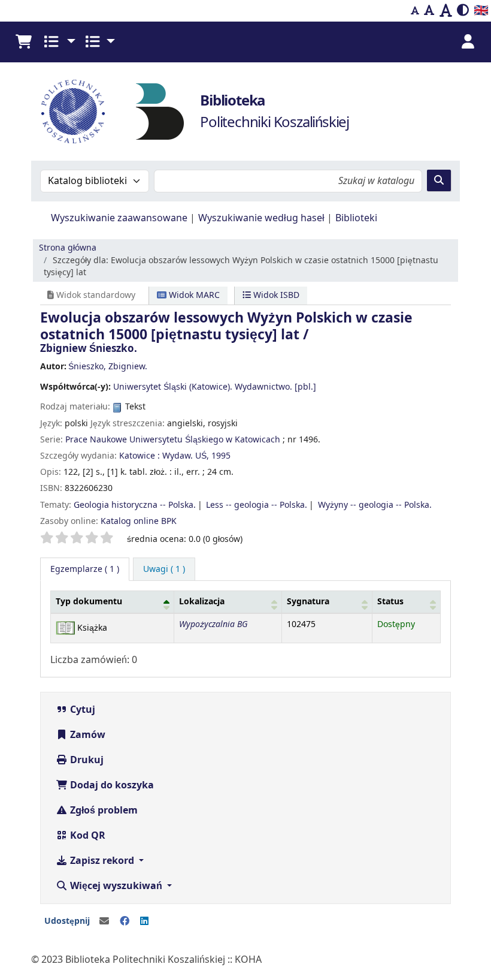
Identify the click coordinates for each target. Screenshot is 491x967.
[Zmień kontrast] (462, 11)
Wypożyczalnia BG (213, 624)
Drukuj (86, 760)
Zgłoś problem (103, 810)
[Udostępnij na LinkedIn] (144, 921)
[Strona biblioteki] (160, 111)
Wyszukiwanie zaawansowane (119, 218)
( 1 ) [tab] (84, 569)
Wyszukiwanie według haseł (261, 218)
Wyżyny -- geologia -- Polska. (375, 505)
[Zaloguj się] (467, 42)
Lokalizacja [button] (202, 601)
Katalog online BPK (139, 521)
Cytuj (81, 710)
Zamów (86, 735)
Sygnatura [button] (308, 601)
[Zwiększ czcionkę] (445, 11)
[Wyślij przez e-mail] (104, 921)
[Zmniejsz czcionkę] (415, 11)
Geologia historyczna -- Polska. (135, 505)
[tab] (164, 570)
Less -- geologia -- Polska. (256, 505)
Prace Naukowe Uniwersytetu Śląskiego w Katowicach (172, 439)
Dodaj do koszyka (111, 785)
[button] (23, 42)
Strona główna (67, 248)
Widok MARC (193, 295)
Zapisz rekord (102, 861)
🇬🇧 (481, 10)
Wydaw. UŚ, (185, 456)
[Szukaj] (439, 180)
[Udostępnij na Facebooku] (124, 921)
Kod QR (86, 836)
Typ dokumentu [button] (89, 601)
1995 (221, 456)
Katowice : (139, 456)
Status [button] (390, 601)
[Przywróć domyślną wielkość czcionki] (429, 11)
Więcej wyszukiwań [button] (116, 886)
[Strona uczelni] (73, 111)
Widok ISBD (275, 295)
